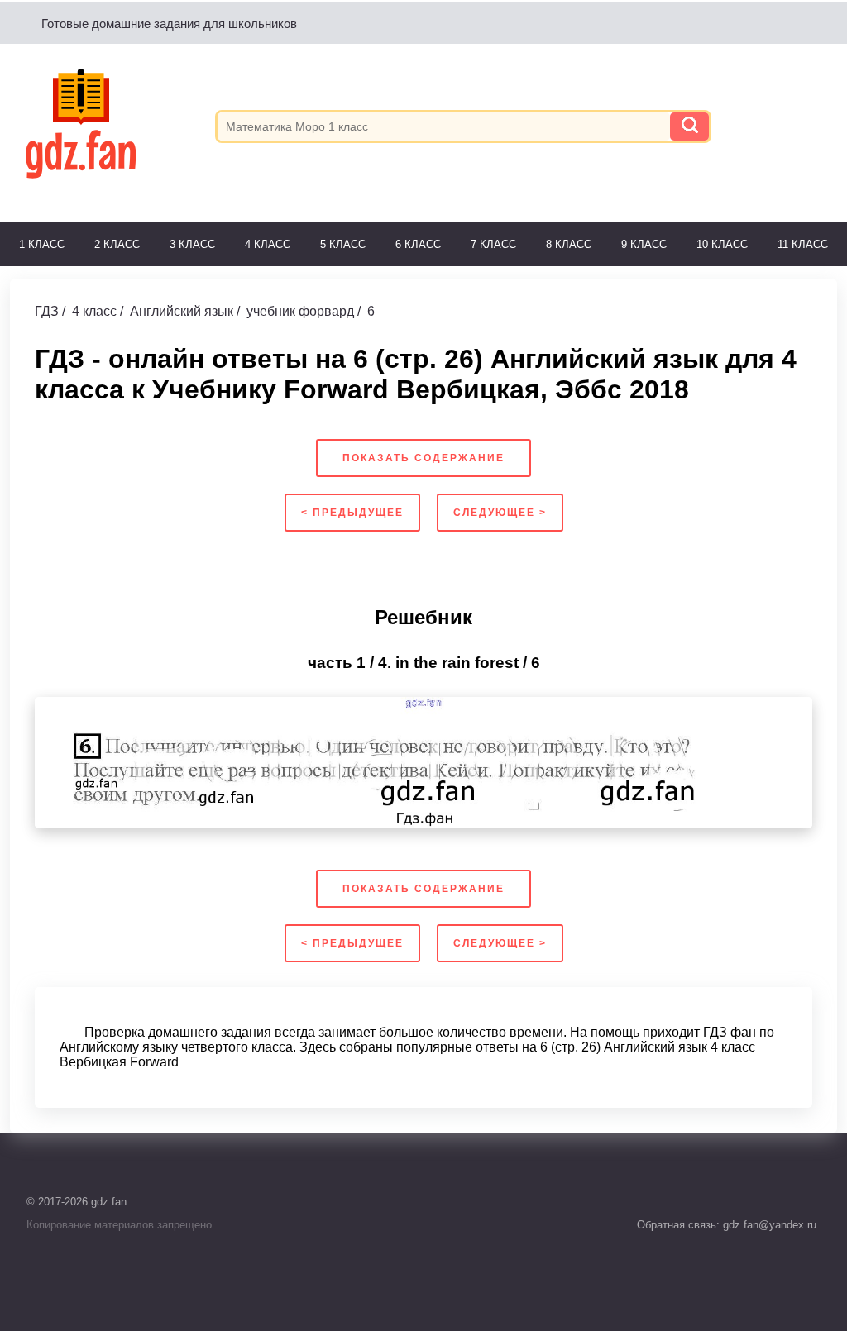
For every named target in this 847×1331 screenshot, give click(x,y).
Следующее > (500, 512)
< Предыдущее (352, 512)
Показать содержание (423, 458)
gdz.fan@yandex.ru (768, 1225)
